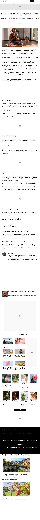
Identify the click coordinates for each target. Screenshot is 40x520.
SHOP (32, 1)
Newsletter (36, 1)
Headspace (6, 225)
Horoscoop (14, 3)
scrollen (11, 62)
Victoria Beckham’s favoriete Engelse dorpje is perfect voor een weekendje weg (18, 454)
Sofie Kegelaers (21, 21)
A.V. (31, 433)
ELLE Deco (24, 3)
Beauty (5, 3)
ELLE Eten (19, 3)
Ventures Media (19, 435)
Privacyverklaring (26, 435)
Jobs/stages (11, 433)
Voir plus (20, 409)
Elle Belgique (4, 435)
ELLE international (19, 433)
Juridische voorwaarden (27, 433)
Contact (10, 435)
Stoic (5, 226)
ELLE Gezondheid (20, 335)
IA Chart (31, 435)
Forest (5, 227)
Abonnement (4, 433)
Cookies (3, 438)
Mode (2, 3)
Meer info (3, 441)
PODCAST (28, 3)
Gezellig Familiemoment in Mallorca (9, 477)
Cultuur (9, 3)
